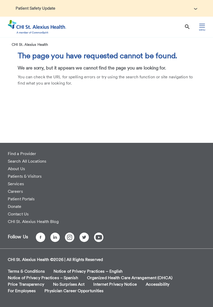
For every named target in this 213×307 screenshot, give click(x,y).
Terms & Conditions (26, 271)
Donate (15, 206)
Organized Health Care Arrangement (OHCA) (129, 277)
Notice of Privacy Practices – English (88, 271)
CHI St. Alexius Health (30, 44)
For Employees (22, 290)
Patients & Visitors (25, 176)
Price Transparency (26, 284)
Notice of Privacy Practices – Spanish (43, 277)
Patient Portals (21, 198)
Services (16, 183)
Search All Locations (27, 161)
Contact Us (18, 214)
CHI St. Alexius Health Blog (33, 221)
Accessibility (157, 284)
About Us (16, 168)
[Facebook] (40, 237)
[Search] (187, 27)
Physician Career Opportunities (73, 290)
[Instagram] (69, 237)
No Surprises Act (69, 284)
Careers (15, 191)
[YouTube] (98, 237)
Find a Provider (22, 153)
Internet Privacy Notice (115, 284)
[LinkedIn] (55, 237)
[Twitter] (84, 237)
